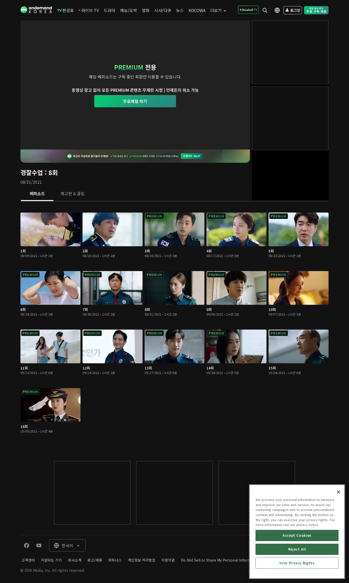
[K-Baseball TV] (248, 10)
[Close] (338, 492)
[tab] (37, 194)
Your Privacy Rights (297, 563)
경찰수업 (31, 172)
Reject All (297, 549)
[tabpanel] (174, 326)
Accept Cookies (297, 535)
